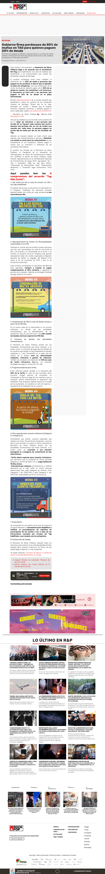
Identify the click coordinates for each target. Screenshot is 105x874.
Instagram (87, 833)
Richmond (34, 866)
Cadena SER (64, 860)
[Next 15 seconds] (61, 871)
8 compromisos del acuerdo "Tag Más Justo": (31, 176)
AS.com (69, 860)
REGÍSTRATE (91, 1)
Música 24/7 (34, 13)
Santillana (49, 860)
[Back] (50, 871)
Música (56, 827)
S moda (61, 866)
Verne (70, 862)
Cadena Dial (75, 862)
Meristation (75, 866)
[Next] (65, 871)
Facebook (87, 836)
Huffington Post (37, 862)
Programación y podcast (83, 871)
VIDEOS (17, 1)
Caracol (80, 860)
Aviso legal (32, 855)
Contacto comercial (17, 839)
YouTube (87, 841)
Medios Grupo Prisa (21, 864)
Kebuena (80, 862)
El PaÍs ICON (55, 866)
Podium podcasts (34, 864)
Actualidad (56, 13)
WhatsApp (87, 847)
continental (62, 862)
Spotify (86, 844)
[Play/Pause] (57, 871)
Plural (49, 866)
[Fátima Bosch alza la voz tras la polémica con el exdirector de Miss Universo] (34, 799)
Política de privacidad (42, 855)
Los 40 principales (42, 860)
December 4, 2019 (17, 116)
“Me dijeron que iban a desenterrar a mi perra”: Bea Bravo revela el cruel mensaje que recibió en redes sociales (89, 811)
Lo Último (10, 13)
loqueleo (68, 866)
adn (74, 860)
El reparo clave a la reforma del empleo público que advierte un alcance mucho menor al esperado (71, 810)
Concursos (80, 13)
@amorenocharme (24, 100)
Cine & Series (69, 13)
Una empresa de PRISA (21, 861)
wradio (50, 862)
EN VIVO (13, 1)
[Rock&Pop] (20, 6)
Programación (21, 13)
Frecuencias (73, 829)
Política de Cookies (55, 855)
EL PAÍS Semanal (66, 862)
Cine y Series (58, 837)
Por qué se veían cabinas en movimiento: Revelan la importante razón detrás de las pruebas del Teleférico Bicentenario (15, 811)
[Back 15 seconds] (54, 871)
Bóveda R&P (91, 13)
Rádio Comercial (82, 866)
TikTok (86, 830)
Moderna (42, 866)
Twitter (86, 839)
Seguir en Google (44, 575)
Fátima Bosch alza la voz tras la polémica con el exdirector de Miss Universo (34, 810)
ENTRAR (85, 1)
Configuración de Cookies (68, 855)
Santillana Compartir (57, 860)
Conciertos (45, 13)
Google (86, 827)
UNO (46, 862)
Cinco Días (55, 862)
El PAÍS (35, 860)
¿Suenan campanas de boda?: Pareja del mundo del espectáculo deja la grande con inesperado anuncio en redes (52, 811)
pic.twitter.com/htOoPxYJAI (40, 111)
